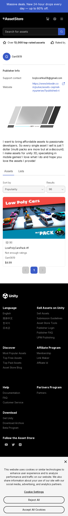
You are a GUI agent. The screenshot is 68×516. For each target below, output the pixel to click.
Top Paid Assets (12, 362)
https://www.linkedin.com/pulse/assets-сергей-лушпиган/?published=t (46, 87)
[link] (25, 270)
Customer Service (13, 402)
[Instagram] (20, 444)
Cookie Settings (34, 491)
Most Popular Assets (14, 353)
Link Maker (43, 357)
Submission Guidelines (49, 318)
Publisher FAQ (45, 332)
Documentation (11, 392)
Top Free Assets (12, 357)
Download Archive (13, 423)
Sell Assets (43, 313)
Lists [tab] (21, 171)
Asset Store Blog (12, 367)
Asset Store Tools (47, 322)
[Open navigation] (61, 18)
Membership (44, 353)
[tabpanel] (34, 224)
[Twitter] (13, 444)
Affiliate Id (42, 362)
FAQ (5, 397)
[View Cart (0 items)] (47, 18)
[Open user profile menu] (54, 18)
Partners (41, 392)
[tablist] (34, 171)
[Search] (61, 31)
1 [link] (34, 270)
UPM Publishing (46, 337)
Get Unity (8, 418)
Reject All (34, 499)
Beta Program (10, 427)
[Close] (65, 462)
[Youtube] (6, 444)
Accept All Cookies (34, 509)
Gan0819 (10, 257)
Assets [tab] (8, 171)
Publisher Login (45, 327)
